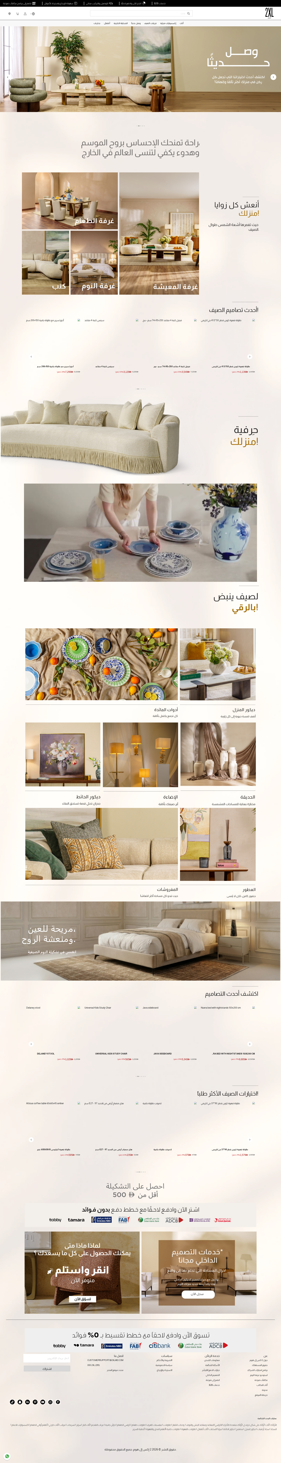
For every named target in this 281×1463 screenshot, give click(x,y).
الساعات (213, 1429)
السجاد (274, 1429)
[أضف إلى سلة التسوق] (65, 354)
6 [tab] (136, 1076)
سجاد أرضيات (263, 1429)
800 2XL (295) (93, 1365)
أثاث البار (86, 1425)
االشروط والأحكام (164, 1360)
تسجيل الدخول (25, 13)
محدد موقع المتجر (115, 1370)
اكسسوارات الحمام (20, 1425)
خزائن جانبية (110, 1425)
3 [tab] (140, 125)
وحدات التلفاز (178, 1425)
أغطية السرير (138, 1429)
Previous (273, 77)
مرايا (220, 1429)
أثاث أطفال (202, 1429)
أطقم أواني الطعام (38, 1425)
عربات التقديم (97, 1425)
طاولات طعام (138, 1425)
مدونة (265, 1390)
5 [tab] (137, 125)
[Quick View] (53, 355)
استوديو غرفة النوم (259, 1375)
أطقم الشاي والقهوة (156, 1429)
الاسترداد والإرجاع (164, 1370)
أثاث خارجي (53, 1425)
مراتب (62, 1425)
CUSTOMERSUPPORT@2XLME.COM (105, 1360)
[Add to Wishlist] (41, 354)
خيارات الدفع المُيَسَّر (211, 1370)
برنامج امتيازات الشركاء (258, 1370)
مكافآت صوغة (261, 1380)
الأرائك (274, 1425)
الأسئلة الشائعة (212, 1365)
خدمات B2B (214, 1385)
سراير (78, 1425)
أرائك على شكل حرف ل (253, 1425)
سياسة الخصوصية (164, 1365)
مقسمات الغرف (154, 1425)
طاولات (167, 1425)
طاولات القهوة (188, 1429)
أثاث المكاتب (262, 1385)
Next (8, 77)
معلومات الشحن (212, 1360)
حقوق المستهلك (260, 1365)
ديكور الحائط (229, 1429)
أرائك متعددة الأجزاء (232, 1425)
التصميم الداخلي (213, 1375)
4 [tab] (138, 125)
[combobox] (141, 13)
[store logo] (269, 13)
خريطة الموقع (261, 1395)
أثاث (267, 1425)
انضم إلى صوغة (213, 1380)
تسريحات (71, 1425)
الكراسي (218, 1425)
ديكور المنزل (250, 1429)
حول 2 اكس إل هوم (259, 1360)
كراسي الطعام (123, 1425)
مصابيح (239, 1429)
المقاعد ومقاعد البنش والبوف (200, 1425)
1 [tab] (144, 125)
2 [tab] (142, 125)
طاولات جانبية (173, 1429)
